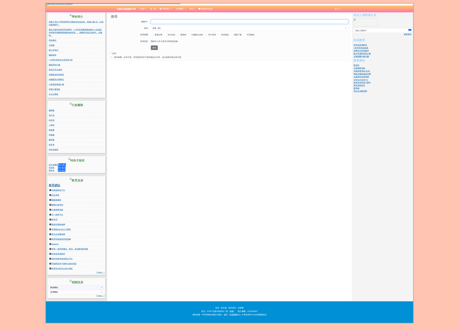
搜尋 (154, 47)
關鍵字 (145, 21)
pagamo (55, 244)
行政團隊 (179, 8)
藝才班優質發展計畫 (362, 53)
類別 (146, 28)
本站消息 (172, 34)
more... (100, 272)
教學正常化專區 (55, 69)
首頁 (155, 8)
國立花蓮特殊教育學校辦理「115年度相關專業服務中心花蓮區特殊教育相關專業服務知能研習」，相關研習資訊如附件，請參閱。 (75, 32)
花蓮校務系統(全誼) (362, 71)
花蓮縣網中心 (235, 314)
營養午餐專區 (54, 89)
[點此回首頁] (229, 5)
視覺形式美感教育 (361, 50)
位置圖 (52, 45)
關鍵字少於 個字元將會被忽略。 (165, 41)
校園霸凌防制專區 (56, 74)
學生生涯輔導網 (58, 234)
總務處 (52, 110)
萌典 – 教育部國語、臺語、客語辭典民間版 (70, 249)
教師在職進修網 (58, 224)
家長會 (52, 144)
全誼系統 (55, 195)
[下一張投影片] (407, 5)
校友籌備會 (53, 149)
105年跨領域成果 (361, 47)
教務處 (52, 130)
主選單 (142, 8)
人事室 (52, 125)
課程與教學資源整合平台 (62, 258)
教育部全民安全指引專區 (62, 268)
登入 (337, 8)
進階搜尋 (407, 34)
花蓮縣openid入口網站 (61, 229)
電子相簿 (212, 34)
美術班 (52, 167)
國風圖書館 (56, 199)
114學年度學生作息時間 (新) (61, 59)
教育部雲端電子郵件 (362, 82)
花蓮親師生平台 (58, 190)
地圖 (232, 311)
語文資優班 (53, 164)
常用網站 (251, 34)
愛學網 (356, 88)
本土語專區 (53, 94)
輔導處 (52, 139)
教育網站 (54, 185)
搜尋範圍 (144, 34)
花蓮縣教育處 (57, 209)
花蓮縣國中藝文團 (361, 56)
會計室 (52, 115)
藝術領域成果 (207, 8)
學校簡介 (166, 8)
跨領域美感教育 (58, 253)
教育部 (356, 65)
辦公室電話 (53, 50)
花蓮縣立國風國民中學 (126, 9)
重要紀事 (159, 34)
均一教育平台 (57, 214)
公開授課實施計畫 (56, 84)
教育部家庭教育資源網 (61, 239)
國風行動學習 (57, 204)
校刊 (191, 8)
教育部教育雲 (359, 85)
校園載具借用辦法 (56, 79)
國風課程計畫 (54, 64)
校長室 (52, 120)
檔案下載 (238, 34)
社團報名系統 (197, 34)
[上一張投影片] (51, 5)
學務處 (52, 134)
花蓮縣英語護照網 (361, 76)
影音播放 (225, 34)
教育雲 (54, 219)
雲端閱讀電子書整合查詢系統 (64, 263)
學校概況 (52, 40)
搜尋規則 (144, 41)
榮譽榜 (183, 34)
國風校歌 (52, 55)
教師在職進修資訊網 (362, 73)
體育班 (52, 170)
